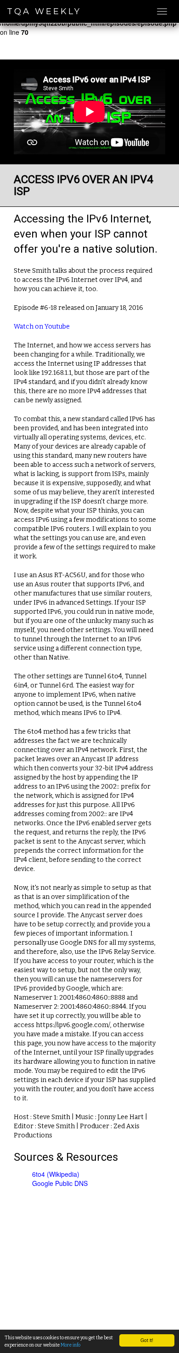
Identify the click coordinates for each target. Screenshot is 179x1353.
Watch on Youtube (42, 326)
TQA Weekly (44, 11)
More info (70, 1345)
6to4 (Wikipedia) (55, 1174)
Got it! (146, 1340)
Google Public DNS (60, 1183)
